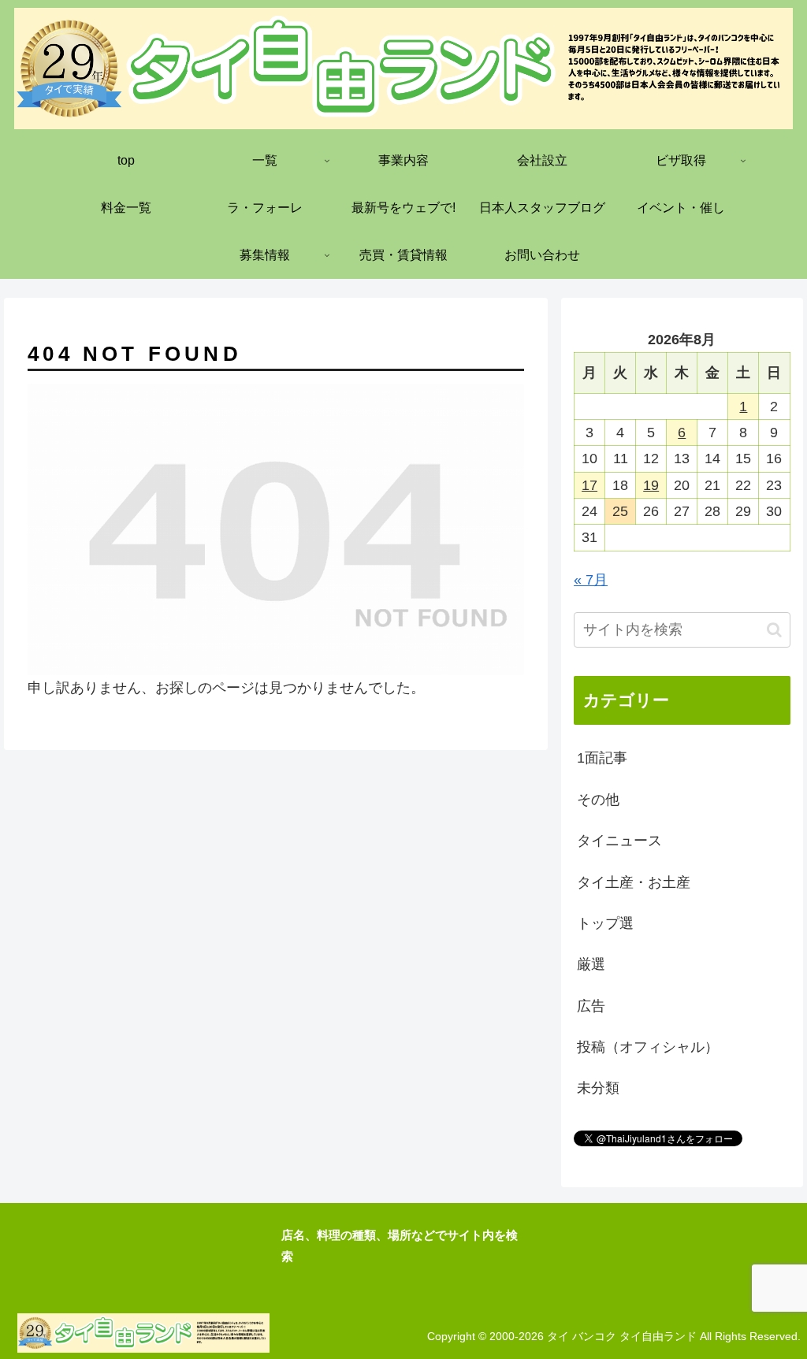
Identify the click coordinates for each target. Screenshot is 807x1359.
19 (651, 485)
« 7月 (591, 580)
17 (589, 485)
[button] (774, 630)
